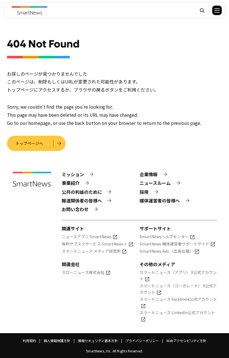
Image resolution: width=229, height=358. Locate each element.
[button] (213, 10)
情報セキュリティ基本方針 (98, 340)
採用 (144, 191)
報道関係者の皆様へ (82, 200)
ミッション (73, 174)
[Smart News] (29, 10)
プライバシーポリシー (142, 340)
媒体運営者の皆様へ (160, 200)
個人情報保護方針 (57, 340)
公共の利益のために (82, 191)
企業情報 (149, 174)
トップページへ (29, 143)
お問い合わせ (75, 209)
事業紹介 (71, 183)
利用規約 (29, 340)
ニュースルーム (155, 183)
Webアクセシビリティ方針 (186, 340)
